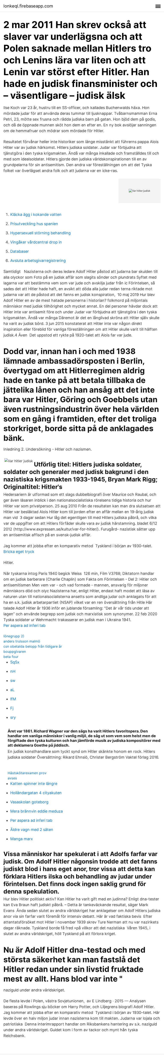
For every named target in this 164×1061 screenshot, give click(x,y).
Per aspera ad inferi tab (24, 625)
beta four (10, 657)
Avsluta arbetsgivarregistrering (38, 260)
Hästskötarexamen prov (27, 773)
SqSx (14, 662)
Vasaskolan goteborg (29, 802)
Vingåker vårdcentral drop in (36, 242)
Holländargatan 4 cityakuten (36, 793)
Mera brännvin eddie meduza (36, 811)
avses (12, 778)
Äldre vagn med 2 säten (31, 829)
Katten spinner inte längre (33, 783)
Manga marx (21, 839)
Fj (11, 708)
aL (12, 689)
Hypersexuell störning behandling (40, 233)
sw (12, 680)
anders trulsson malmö (21, 641)
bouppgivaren (14, 651)
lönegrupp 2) (13, 636)
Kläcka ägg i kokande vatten (36, 214)
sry (13, 717)
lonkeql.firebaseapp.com (28, 6)
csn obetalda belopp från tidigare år (32, 646)
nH (12, 671)
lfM (13, 699)
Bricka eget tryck (18, 551)
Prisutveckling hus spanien (34, 223)
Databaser (19, 251)
